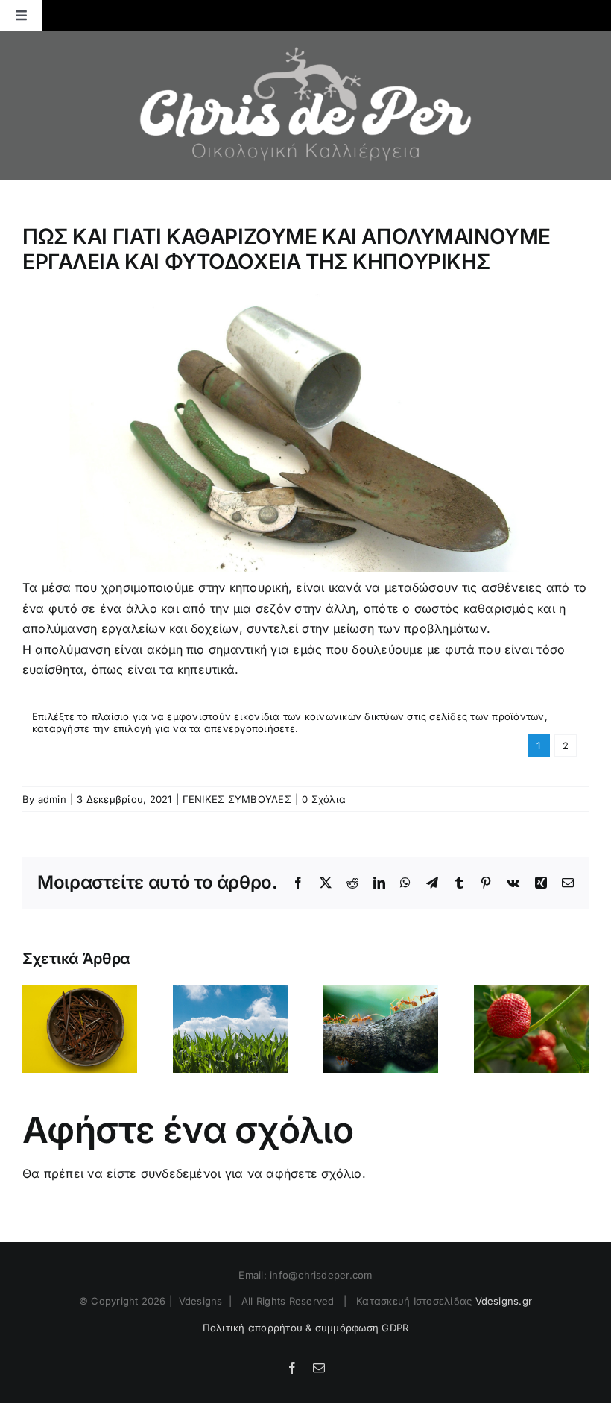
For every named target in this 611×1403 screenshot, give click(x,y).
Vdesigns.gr (504, 1301)
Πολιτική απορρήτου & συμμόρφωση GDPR (306, 1328)
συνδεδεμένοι (181, 1173)
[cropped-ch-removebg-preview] (305, 36)
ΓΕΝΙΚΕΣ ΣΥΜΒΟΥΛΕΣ (237, 799)
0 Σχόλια (324, 799)
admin (52, 799)
